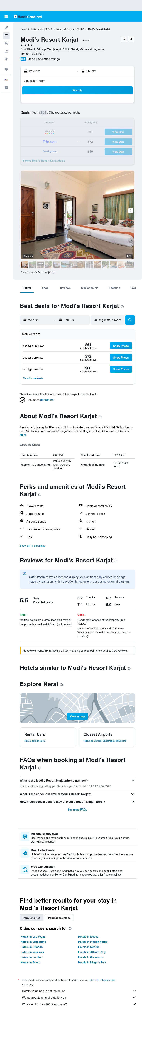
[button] (6, 16)
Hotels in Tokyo (30, 962)
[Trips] (6, 69)
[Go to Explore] (6, 59)
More (23, 434)
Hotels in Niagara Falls (92, 962)
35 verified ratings (48, 59)
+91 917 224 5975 (32, 53)
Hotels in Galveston (90, 957)
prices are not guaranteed (102, 979)
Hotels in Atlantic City (92, 952)
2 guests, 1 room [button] (34, 81)
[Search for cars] (6, 43)
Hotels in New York (32, 952)
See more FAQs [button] (77, 809)
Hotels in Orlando (32, 947)
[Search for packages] (6, 51)
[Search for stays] (6, 35)
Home (24, 28)
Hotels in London (32, 957)
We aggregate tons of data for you (44, 997)
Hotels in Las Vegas (33, 936)
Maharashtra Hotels (66, 28)
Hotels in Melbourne (33, 941)
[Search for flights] (6, 27)
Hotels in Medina (88, 947)
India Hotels (37, 28)
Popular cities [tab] (31, 918)
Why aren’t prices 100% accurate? (44, 1004)
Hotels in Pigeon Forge (92, 941)
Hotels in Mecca (88, 936)
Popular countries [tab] (59, 918)
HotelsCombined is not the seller (43, 991)
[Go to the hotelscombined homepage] (27, 16)
